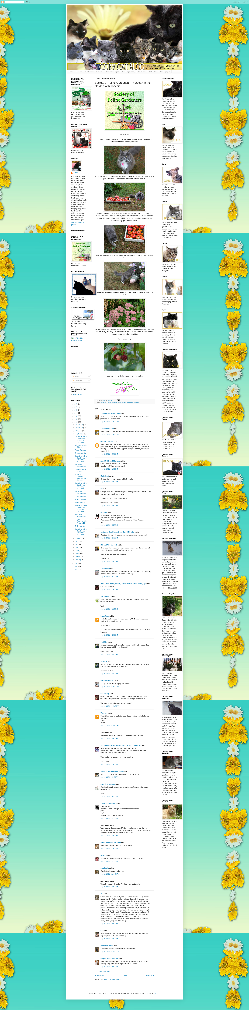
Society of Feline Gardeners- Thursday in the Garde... (81, 439)
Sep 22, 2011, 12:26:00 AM (110, 422)
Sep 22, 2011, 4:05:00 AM (110, 525)
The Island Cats (106, 597)
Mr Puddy (104, 513)
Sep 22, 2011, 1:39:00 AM (110, 482)
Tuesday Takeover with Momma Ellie (81, 521)
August (78, 538)
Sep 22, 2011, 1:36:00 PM (110, 738)
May (77, 547)
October (78, 431)
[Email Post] (118, 400)
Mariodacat (105, 476)
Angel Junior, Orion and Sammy (112, 771)
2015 (76, 410)
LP (101, 489)
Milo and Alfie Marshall (109, 545)
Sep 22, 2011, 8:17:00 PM (110, 861)
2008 (76, 569)
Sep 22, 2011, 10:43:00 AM (110, 725)
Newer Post (99, 976)
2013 (76, 416)
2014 (76, 413)
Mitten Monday (80, 500)
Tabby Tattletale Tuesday (80, 470)
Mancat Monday (81, 453)
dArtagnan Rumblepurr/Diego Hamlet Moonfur (117, 532)
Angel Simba (105, 569)
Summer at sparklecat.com (111, 413)
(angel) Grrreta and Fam (109, 959)
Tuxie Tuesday (80, 497)
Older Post (150, 976)
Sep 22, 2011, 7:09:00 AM (110, 590)
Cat (102, 894)
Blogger (156, 993)
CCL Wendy (105, 694)
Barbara (104, 855)
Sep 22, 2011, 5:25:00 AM (110, 538)
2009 (76, 567)
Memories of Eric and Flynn (111, 842)
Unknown (104, 713)
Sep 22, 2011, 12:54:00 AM (110, 434)
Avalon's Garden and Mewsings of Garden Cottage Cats (121, 745)
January (78, 560)
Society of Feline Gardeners (93, 72)
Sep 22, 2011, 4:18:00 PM (110, 835)
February (78, 557)
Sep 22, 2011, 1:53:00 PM (110, 764)
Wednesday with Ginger (81, 446)
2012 (76, 419)
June (77, 544)
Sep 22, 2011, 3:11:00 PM (109, 777)
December (79, 425)
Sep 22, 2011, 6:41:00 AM (110, 577)
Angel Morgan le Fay (128, 72)
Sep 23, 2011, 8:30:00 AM (110, 939)
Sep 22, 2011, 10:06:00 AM (110, 687)
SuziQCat (104, 642)
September (79, 434)
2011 (76, 422)
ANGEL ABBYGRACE (109, 804)
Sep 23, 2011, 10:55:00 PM (110, 952)
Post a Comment (104, 971)
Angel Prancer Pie (107, 429)
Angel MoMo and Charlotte (110, 461)
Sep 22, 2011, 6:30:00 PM (110, 848)
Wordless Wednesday (80, 465)
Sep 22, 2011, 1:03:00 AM (110, 454)
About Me (79, 72)
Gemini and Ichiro (107, 441)
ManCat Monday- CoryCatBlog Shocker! (80, 477)
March (77, 554)
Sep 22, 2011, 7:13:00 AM (110, 609)
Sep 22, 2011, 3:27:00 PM (110, 797)
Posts (76, 377)
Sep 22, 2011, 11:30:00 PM (110, 874)
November (79, 428)
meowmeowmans (107, 946)
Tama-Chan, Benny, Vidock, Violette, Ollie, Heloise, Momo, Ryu (123, 584)
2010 (76, 563)
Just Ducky (105, 868)
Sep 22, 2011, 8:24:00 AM (110, 635)
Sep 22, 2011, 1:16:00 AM (110, 469)
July (77, 542)
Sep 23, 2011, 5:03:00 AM (110, 887)
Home (71, 72)
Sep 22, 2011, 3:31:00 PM (110, 818)
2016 (76, 407)
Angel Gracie (142, 72)
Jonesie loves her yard (113, 402)
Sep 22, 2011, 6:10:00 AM (110, 562)
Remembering (80, 503)
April (77, 551)
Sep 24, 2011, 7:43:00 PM (110, 967)
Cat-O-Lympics (165, 72)
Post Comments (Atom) (112, 979)
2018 (76, 404)
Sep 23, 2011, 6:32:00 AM (110, 924)
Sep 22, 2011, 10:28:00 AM (110, 706)
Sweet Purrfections (108, 784)
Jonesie (103, 402)
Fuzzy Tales (105, 616)
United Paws (153, 72)
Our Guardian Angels (112, 72)
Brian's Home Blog (107, 681)
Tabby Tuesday (80, 450)
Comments (78, 381)
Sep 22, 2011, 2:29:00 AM (110, 506)
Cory (76, 173)
